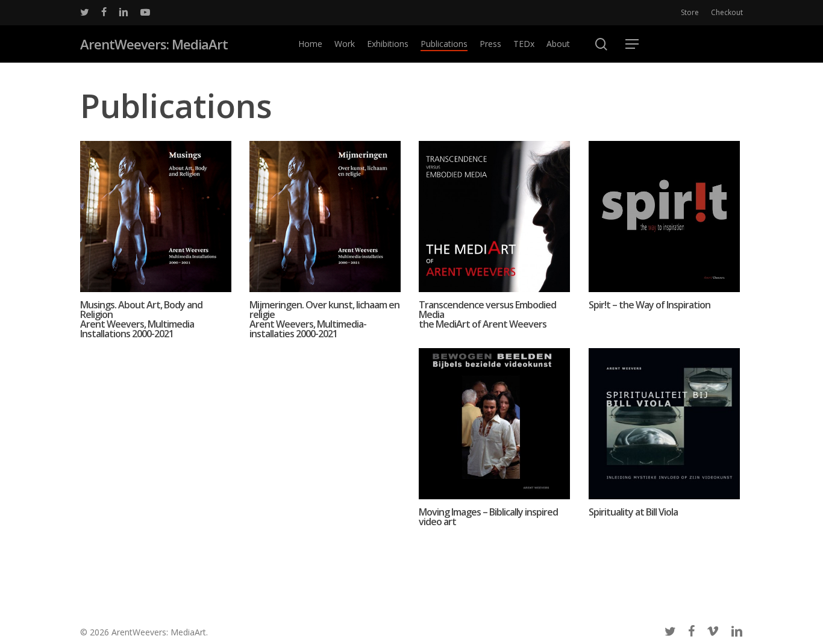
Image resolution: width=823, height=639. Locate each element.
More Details (155, 204)
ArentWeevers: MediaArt (154, 44)
